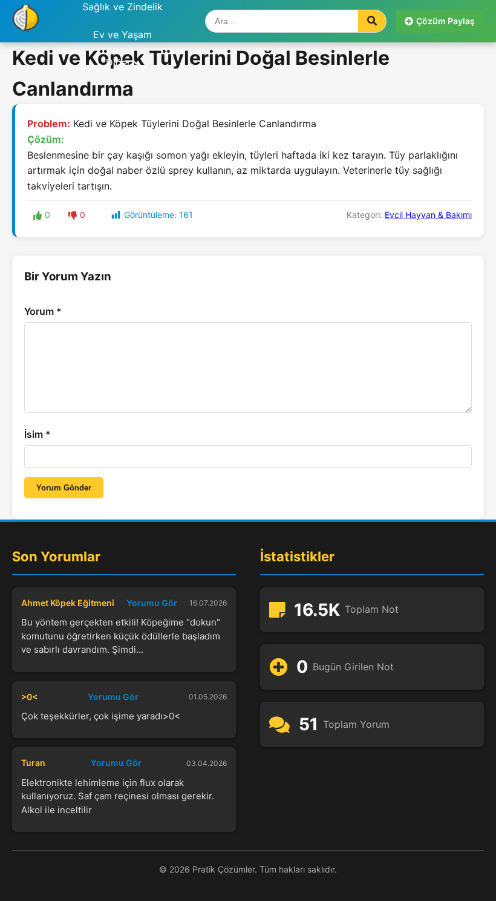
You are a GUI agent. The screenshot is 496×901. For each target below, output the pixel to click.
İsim (37, 434)
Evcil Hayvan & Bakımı (428, 215)
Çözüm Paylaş (445, 21)
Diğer (118, 62)
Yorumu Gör (151, 603)
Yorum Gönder (63, 487)
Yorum (43, 311)
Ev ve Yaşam (122, 34)
